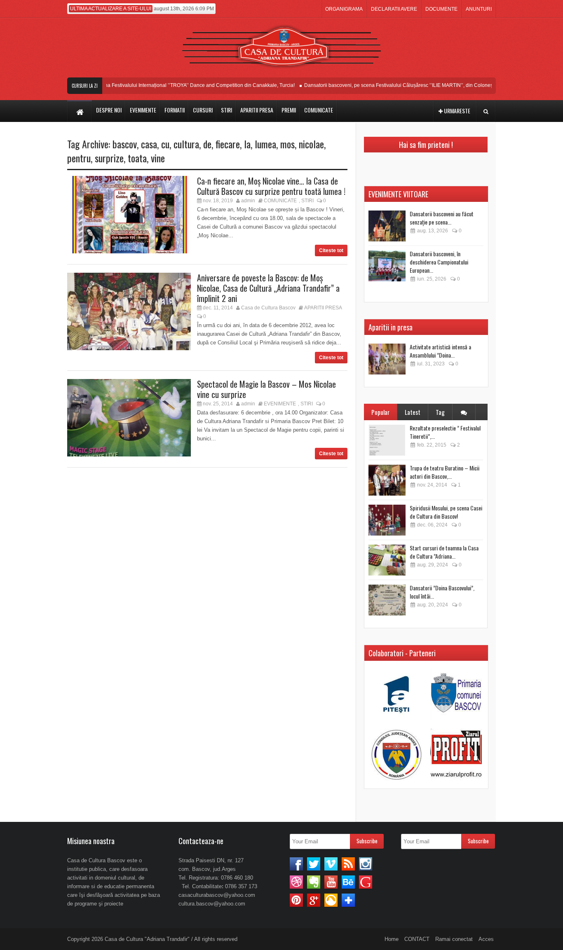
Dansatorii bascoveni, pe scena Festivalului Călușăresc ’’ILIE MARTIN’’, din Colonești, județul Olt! (404, 85)
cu (165, 143)
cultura (186, 143)
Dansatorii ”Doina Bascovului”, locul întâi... (442, 591)
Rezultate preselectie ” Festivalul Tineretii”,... (445, 432)
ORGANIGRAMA (344, 9)
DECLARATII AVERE (394, 9)
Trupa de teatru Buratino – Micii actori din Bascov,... (444, 471)
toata (137, 157)
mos (287, 143)
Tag (440, 412)
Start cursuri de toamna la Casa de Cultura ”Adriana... (444, 551)
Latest (412, 412)
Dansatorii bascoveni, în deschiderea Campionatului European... (439, 261)
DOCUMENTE (441, 9)
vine (158, 157)
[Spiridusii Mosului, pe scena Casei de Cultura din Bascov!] (387, 520)
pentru (79, 157)
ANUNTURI (479, 9)
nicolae (311, 143)
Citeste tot (331, 250)
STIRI (307, 201)
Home (392, 939)
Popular (380, 412)
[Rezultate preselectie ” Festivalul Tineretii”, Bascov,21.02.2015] (387, 440)
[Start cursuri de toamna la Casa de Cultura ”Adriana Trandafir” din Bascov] (387, 560)
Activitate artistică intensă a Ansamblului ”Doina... (440, 350)
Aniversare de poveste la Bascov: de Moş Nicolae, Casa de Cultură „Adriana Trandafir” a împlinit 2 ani (268, 287)
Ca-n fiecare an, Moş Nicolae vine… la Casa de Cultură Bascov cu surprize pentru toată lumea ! (271, 186)
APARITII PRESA (323, 308)
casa (149, 143)
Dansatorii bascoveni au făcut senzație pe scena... (442, 217)
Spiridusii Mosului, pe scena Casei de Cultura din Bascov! (446, 511)
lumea (265, 143)
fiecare (228, 143)
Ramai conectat (454, 939)
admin (248, 201)
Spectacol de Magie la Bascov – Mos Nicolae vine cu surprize (266, 389)
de (207, 143)
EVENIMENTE (280, 404)
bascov (125, 143)
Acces (486, 939)
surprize (109, 157)
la (247, 143)
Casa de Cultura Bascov (268, 308)
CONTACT (416, 939)
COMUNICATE (280, 201)
